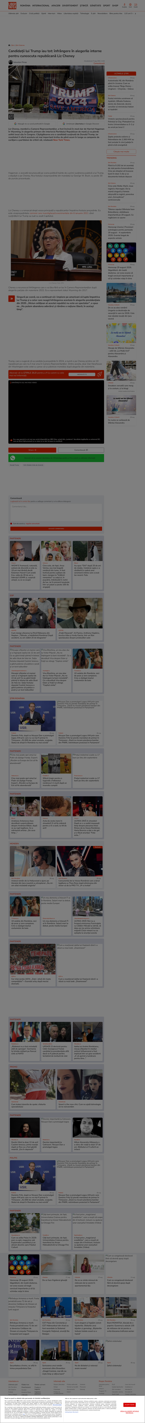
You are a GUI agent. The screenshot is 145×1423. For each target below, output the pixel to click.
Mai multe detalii (57, 1405)
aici (24, 1414)
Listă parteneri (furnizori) (71, 1412)
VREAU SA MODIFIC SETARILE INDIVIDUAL (129, 1412)
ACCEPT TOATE (129, 1405)
